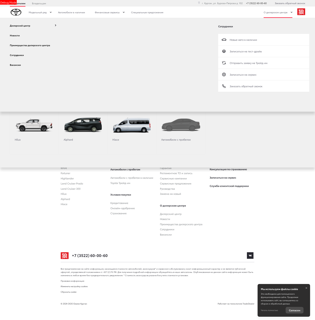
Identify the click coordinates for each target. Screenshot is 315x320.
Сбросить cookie (68, 291)
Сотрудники (225, 26)
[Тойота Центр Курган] (301, 12)
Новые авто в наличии (243, 39)
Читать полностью (269, 310)
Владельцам (39, 3)
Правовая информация (72, 280)
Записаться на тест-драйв (246, 51)
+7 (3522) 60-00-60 (256, 3)
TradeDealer (248, 303)
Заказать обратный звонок (290, 3)
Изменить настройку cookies (74, 286)
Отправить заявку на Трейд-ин (248, 63)
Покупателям (17, 3)
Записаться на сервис (243, 74)
